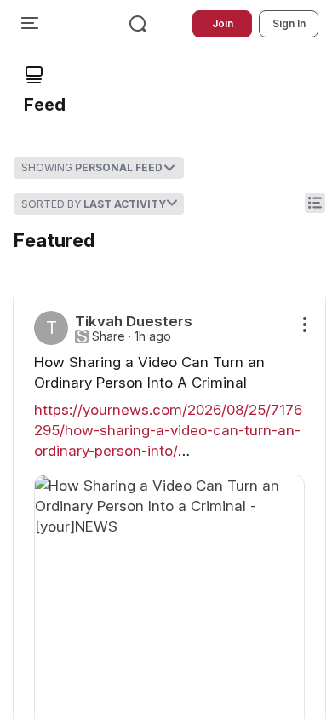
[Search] (138, 23)
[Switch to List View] (315, 203)
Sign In (289, 23)
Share (108, 336)
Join (222, 23)
